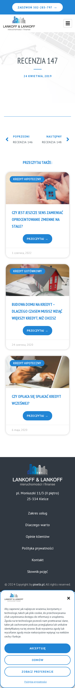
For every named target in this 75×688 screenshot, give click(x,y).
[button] (69, 598)
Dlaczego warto (37, 524)
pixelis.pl (39, 584)
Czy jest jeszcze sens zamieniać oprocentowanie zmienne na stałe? (37, 219)
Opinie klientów (37, 536)
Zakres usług (37, 513)
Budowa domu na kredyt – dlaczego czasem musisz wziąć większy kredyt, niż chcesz (37, 311)
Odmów (37, 660)
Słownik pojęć (37, 571)
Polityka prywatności (35, 681)
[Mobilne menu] (68, 23)
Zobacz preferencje (38, 672)
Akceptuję (38, 648)
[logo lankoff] (19, 23)
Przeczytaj (36, 239)
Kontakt (38, 560)
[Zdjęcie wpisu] (37, 188)
